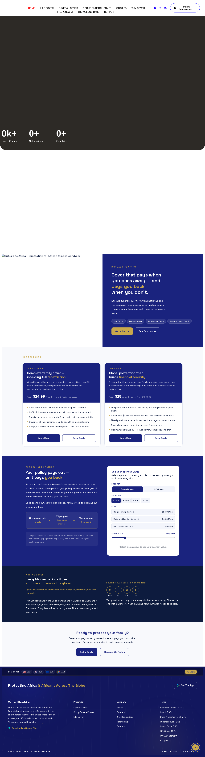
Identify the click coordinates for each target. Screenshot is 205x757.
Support (110, 12)
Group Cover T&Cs (169, 726)
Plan (113, 507)
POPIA (164, 751)
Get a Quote (122, 331)
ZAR (61, 671)
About (120, 707)
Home (31, 8)
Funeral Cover (68, 8)
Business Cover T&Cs (171, 707)
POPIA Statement (168, 735)
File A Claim (65, 12)
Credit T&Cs (166, 712)
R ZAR (145, 500)
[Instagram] (160, 8)
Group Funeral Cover (97, 8)
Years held (117, 534)
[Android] (165, 8)
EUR (49, 671)
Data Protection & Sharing (173, 717)
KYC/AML (164, 740)
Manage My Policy (114, 652)
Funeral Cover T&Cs (170, 721)
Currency (116, 496)
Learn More (43, 438)
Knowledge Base (88, 12)
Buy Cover (138, 8)
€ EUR (136, 500)
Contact (121, 726)
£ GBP (126, 500)
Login (192, 672)
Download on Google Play (24, 728)
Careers (121, 712)
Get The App (187, 685)
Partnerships (123, 721)
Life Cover (47, 8)
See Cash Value (147, 331)
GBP (38, 671)
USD (27, 671)
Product (116, 484)
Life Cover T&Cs (168, 731)
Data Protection (189, 751)
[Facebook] (155, 8)
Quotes (121, 8)
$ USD (116, 500)
